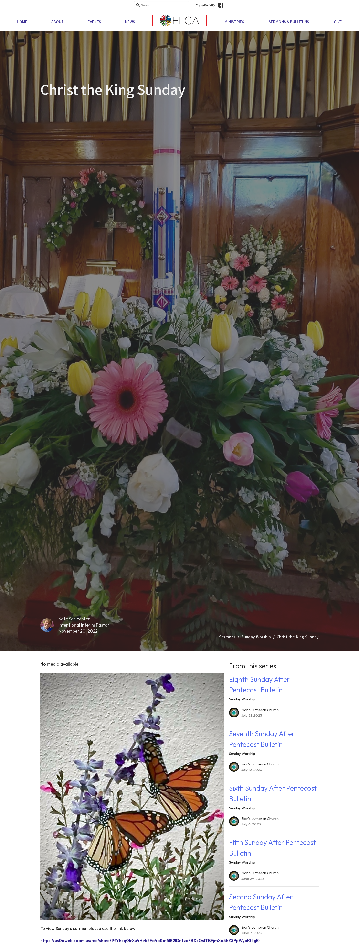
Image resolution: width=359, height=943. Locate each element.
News (130, 21)
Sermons (227, 637)
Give (338, 21)
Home (22, 21)
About (57, 21)
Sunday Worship (256, 637)
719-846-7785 (205, 5)
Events (94, 21)
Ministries (234, 21)
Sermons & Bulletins (289, 21)
